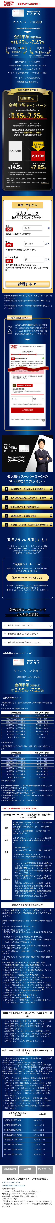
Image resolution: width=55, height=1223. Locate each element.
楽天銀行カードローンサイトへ (13, 1185)
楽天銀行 (9, 3)
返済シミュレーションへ (11, 1182)
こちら (37, 78)
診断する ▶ (27, 284)
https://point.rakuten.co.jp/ (32, 990)
